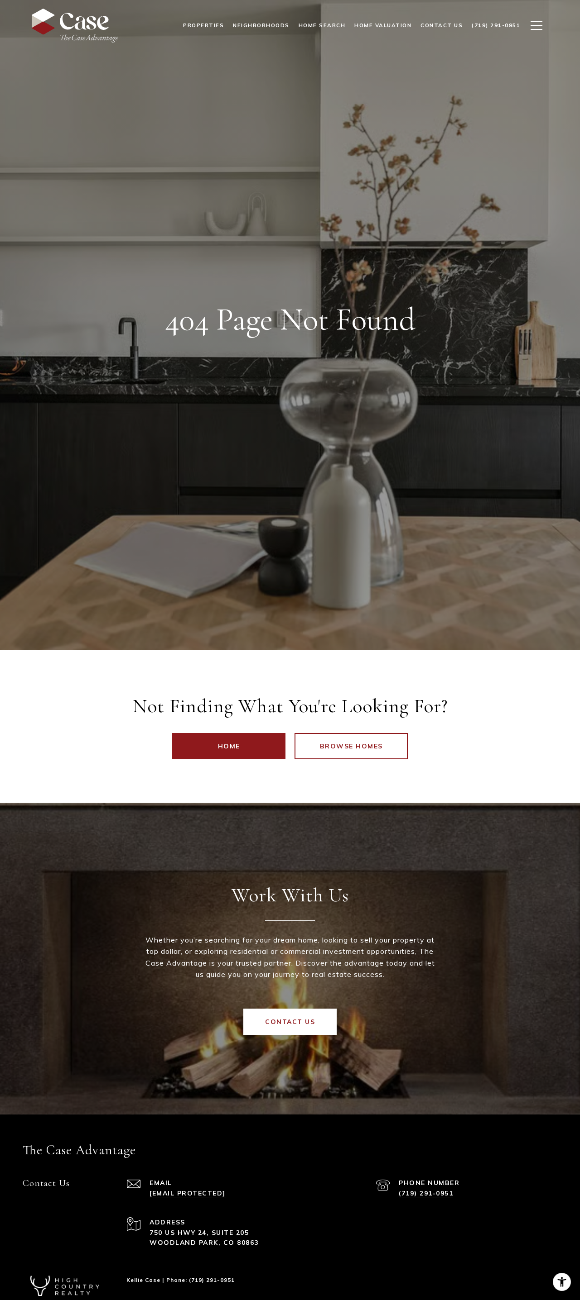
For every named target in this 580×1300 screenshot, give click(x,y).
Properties (203, 25)
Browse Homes (351, 746)
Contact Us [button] (290, 1022)
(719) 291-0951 (426, 1193)
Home (229, 746)
